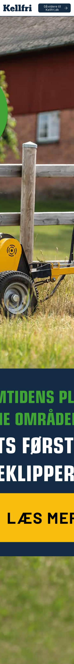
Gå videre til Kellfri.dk (52, 7)
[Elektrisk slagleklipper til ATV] (37, 340)
